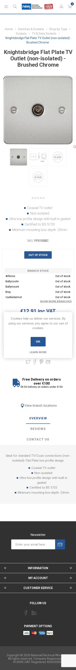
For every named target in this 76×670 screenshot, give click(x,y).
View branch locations (40, 406)
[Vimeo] (34, 612)
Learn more (38, 352)
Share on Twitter (28, 361)
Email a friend (48, 361)
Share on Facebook (35, 361)
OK (38, 341)
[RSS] (50, 611)
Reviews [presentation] (38, 429)
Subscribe (60, 544)
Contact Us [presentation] (38, 439)
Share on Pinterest (41, 361)
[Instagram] (42, 611)
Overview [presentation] (38, 418)
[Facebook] (26, 612)
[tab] (38, 418)
